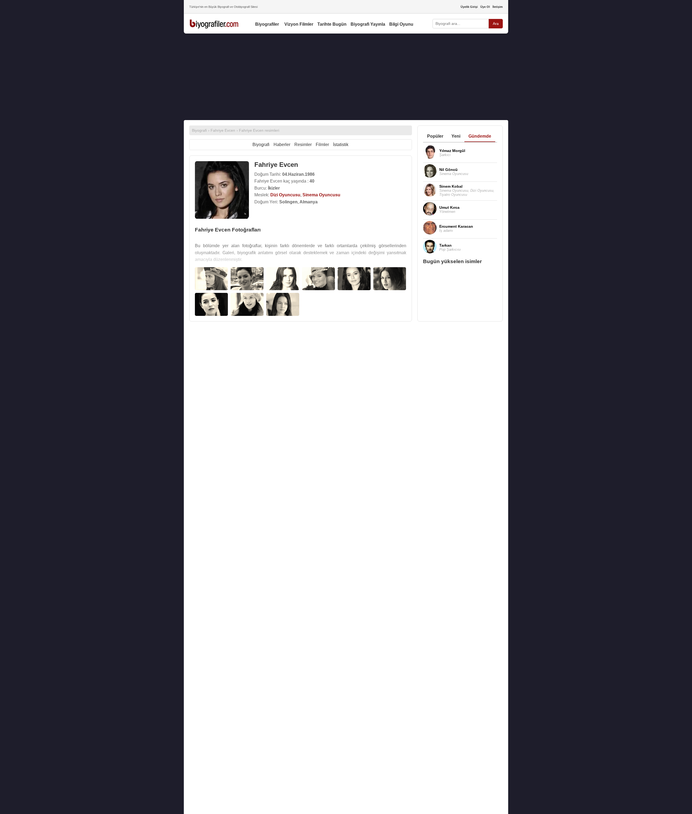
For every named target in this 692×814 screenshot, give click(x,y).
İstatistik (340, 144)
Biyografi (261, 144)
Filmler (322, 144)
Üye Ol (485, 6)
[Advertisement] (346, 77)
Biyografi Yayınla (368, 24)
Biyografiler (267, 24)
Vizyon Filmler (298, 24)
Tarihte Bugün (332, 24)
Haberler (282, 144)
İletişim (498, 6)
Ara (496, 23)
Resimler (303, 144)
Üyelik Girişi (469, 6)
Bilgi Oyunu (401, 24)
